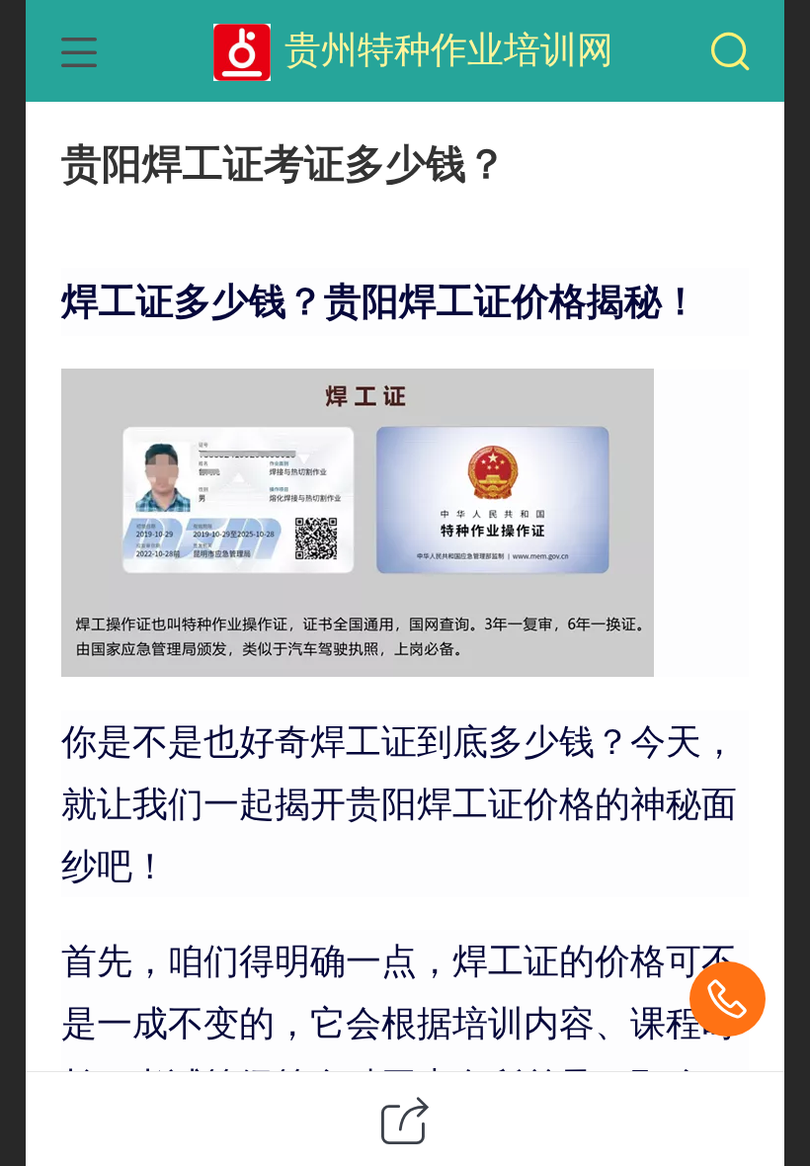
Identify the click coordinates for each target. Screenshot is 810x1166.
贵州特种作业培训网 (448, 50)
